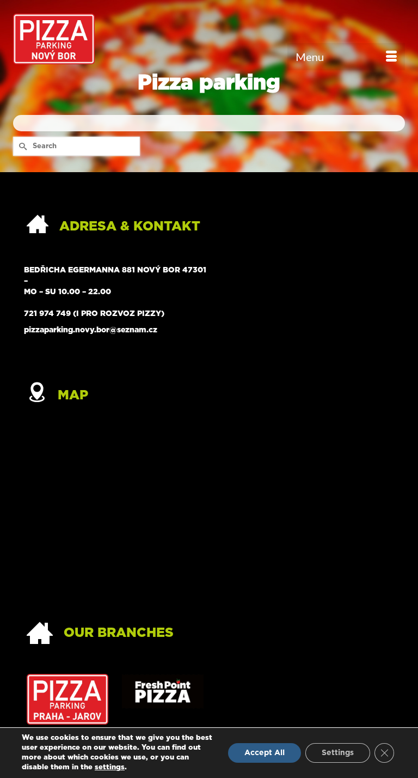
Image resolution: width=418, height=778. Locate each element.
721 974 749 (47, 314)
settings (110, 767)
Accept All (264, 753)
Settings (338, 753)
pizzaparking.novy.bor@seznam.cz (90, 330)
